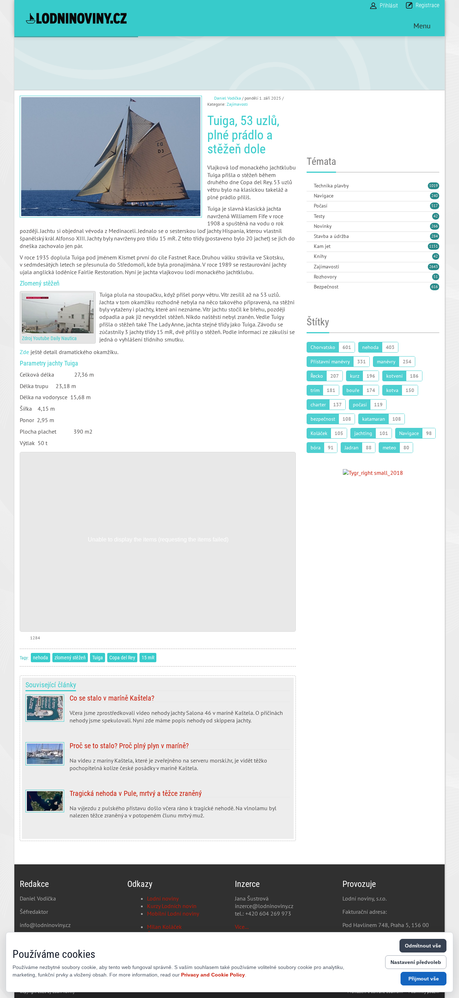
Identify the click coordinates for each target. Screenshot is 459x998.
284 (434, 236)
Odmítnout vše (423, 946)
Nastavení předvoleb (416, 962)
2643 (433, 266)
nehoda (40, 657)
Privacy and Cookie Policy (213, 975)
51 (436, 276)
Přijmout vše (423, 979)
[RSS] (309, 186)
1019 (433, 185)
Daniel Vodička (227, 98)
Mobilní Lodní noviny (173, 913)
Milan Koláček (164, 926)
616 (434, 286)
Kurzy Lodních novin (172, 905)
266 (434, 226)
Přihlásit (389, 5)
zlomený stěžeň (70, 657)
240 (434, 195)
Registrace (427, 5)
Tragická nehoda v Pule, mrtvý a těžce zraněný (157, 807)
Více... (242, 926)
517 (434, 205)
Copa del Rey (122, 657)
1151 (433, 246)
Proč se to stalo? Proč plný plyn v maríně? (157, 759)
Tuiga (97, 657)
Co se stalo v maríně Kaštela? (157, 712)
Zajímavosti (237, 104)
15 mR (148, 657)
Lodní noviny (163, 898)
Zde (24, 351)
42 (436, 216)
